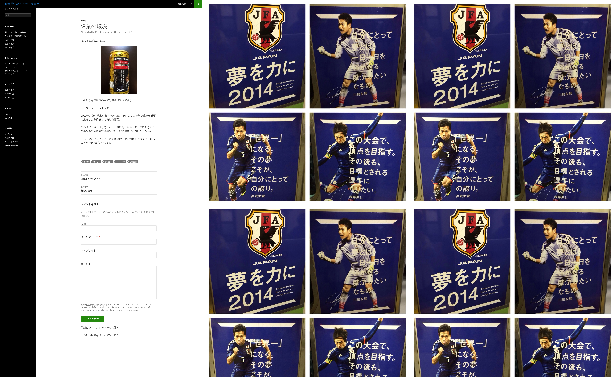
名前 (84, 223)
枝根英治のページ (185, 4)
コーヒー (96, 162)
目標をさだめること (91, 177)
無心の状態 (86, 188)
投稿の (9, 138)
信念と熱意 (9, 40)
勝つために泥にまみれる (15, 32)
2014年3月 (9, 97)
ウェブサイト (88, 250)
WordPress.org (11, 145)
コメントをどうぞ (124, 32)
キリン (86, 162)
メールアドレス (90, 236)
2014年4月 (9, 93)
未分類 (83, 20)
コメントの (11, 142)
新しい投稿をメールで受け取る (101, 335)
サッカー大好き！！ (13, 64)
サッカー (108, 162)
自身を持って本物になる (15, 36)
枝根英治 (133, 162)
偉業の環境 (9, 47)
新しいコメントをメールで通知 (101, 327)
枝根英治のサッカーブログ (22, 4)
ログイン (8, 134)
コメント (86, 263)
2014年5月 (9, 90)
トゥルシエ (120, 162)
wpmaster (107, 32)
